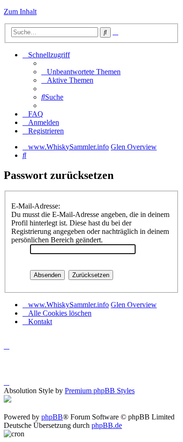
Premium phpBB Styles (100, 391)
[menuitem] (81, 72)
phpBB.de (107, 425)
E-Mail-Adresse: (35, 206)
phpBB (52, 417)
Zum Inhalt (20, 12)
